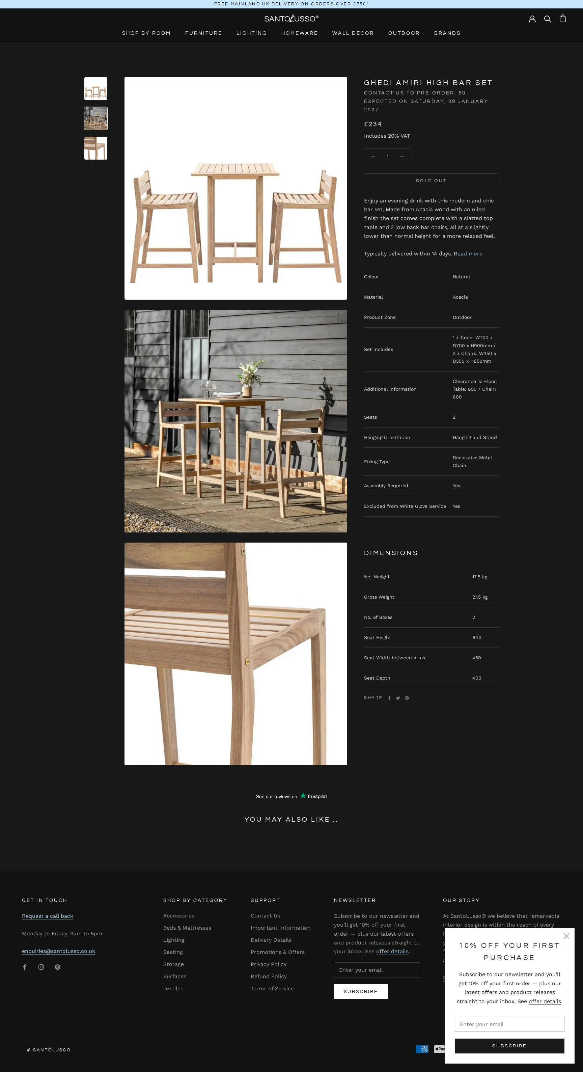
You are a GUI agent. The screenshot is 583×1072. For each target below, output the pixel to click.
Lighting (252, 33)
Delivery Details (271, 940)
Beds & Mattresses (187, 928)
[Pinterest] (407, 698)
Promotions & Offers (278, 952)
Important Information (281, 928)
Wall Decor (353, 33)
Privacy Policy (268, 964)
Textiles (173, 988)
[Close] (566, 936)
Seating (173, 952)
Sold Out (431, 180)
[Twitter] (398, 698)
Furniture (203, 33)
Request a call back (47, 916)
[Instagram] (41, 966)
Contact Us (265, 915)
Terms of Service (272, 988)
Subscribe (509, 1046)
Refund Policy (269, 976)
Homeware (299, 33)
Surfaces (174, 976)
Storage (173, 964)
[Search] (547, 18)
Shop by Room (146, 33)
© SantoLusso (49, 1050)
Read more (468, 253)
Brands (447, 33)
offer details (545, 1001)
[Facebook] (389, 698)
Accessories (178, 915)
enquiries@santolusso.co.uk (58, 951)
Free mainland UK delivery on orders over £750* (291, 4)
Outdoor (404, 33)
